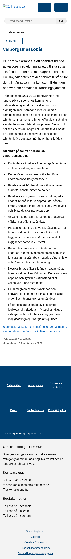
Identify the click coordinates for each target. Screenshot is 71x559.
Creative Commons (35, 542)
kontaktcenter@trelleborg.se (31, 484)
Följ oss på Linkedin (16, 510)
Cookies (35, 536)
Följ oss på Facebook (17, 506)
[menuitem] (13, 41)
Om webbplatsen (35, 531)
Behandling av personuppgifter (35, 553)
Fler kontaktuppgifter (16, 489)
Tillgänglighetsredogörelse (35, 547)
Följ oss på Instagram (17, 515)
